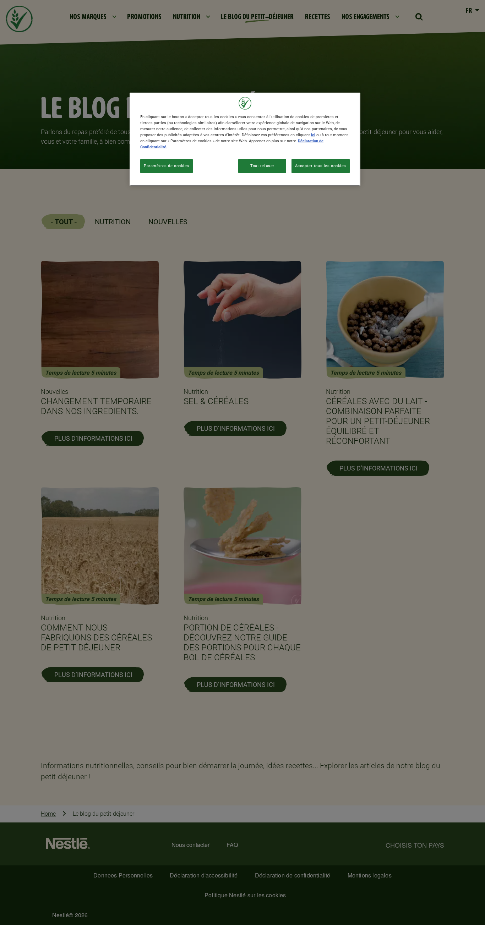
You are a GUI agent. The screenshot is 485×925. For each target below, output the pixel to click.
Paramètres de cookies (166, 165)
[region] (245, 139)
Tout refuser (262, 165)
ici (313, 134)
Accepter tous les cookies (320, 165)
